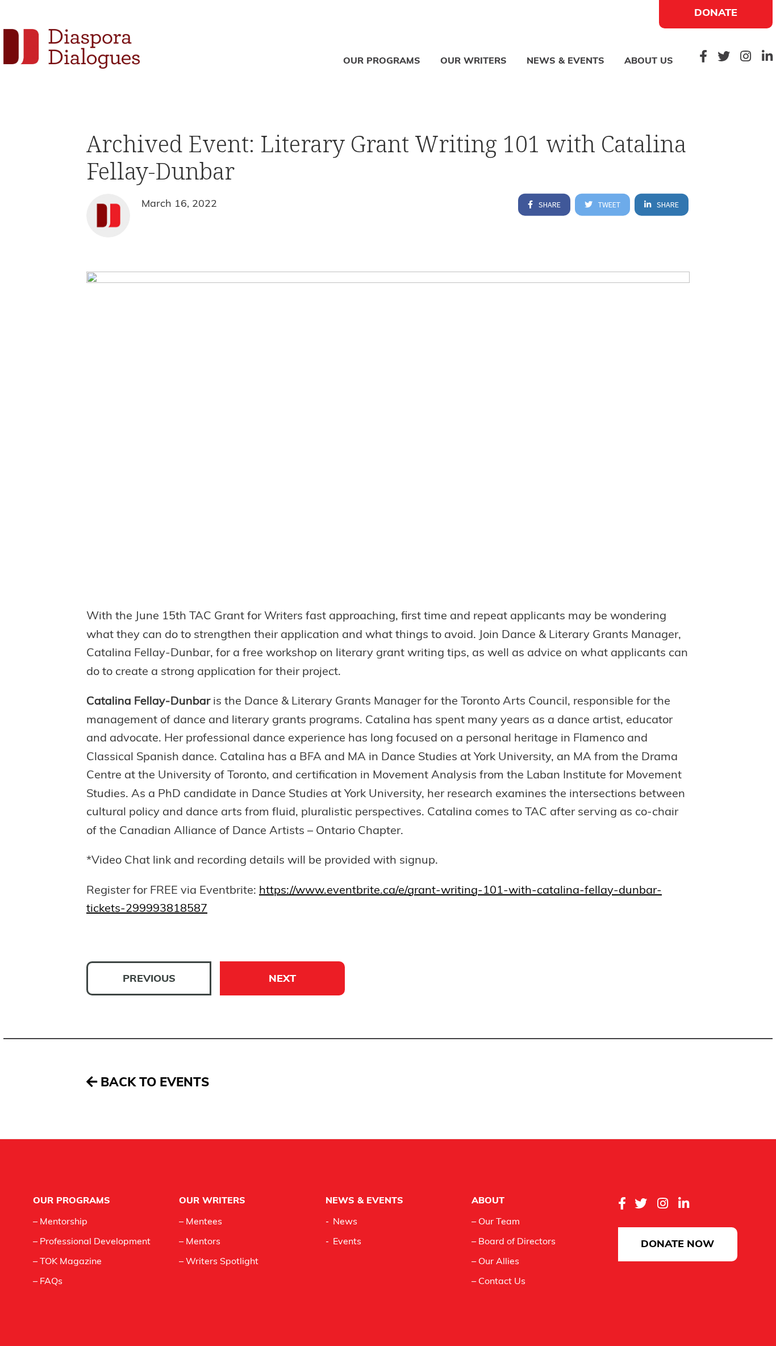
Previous (149, 979)
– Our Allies (495, 1261)
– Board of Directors (514, 1242)
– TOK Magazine (67, 1261)
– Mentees (200, 1222)
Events (347, 1242)
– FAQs (47, 1281)
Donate (715, 14)
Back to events (153, 1083)
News (345, 1222)
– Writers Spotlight (218, 1261)
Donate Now (677, 1245)
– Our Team (496, 1222)
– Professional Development (92, 1242)
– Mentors (199, 1242)
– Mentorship (60, 1222)
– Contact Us (498, 1281)
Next (282, 979)
